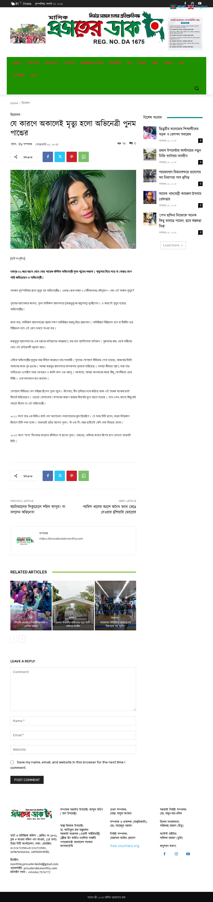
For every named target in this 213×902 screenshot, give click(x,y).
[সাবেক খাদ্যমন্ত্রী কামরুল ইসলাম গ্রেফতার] (149, 197)
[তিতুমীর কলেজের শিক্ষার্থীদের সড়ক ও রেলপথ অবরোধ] (31, 605)
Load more (171, 245)
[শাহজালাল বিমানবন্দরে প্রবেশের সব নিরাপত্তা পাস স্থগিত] (115, 605)
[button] (196, 88)
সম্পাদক (27, 144)
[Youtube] (200, 4)
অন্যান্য (72, 617)
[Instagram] (192, 4)
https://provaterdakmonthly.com (61, 538)
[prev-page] (13, 639)
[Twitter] (60, 157)
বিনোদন (26, 103)
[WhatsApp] (83, 157)
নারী (30, 617)
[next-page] (22, 639)
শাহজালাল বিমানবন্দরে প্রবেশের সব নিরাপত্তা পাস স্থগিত (115, 624)
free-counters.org (124, 846)
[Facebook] (185, 4)
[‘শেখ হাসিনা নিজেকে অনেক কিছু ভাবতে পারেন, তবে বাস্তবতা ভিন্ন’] (149, 219)
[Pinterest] (71, 157)
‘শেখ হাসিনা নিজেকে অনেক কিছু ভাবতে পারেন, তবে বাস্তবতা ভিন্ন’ (180, 220)
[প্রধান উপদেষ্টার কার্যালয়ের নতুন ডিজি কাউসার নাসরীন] (73, 605)
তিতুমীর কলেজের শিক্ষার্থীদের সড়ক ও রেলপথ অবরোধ (31, 624)
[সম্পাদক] (14, 144)
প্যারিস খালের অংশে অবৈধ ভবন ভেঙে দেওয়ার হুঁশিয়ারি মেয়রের (109, 509)
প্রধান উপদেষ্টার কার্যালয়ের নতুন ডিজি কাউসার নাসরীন (73, 624)
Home (14, 103)
